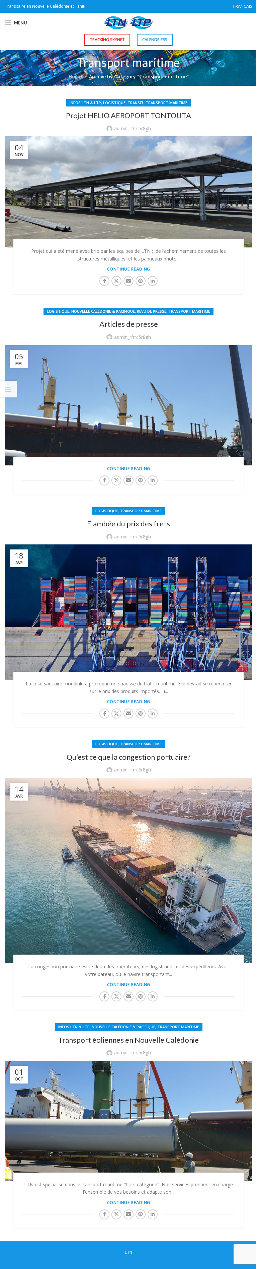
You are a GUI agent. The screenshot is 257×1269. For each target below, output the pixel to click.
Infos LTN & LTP (85, 102)
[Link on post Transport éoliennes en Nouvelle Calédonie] (128, 1121)
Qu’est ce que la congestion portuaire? (129, 756)
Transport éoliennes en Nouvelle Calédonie (128, 1039)
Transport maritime (166, 102)
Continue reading (128, 269)
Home (75, 76)
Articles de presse (128, 323)
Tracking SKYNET (107, 40)
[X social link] (116, 281)
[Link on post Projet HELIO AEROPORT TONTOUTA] (128, 191)
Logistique (114, 102)
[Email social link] (128, 281)
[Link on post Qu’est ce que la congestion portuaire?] (128, 870)
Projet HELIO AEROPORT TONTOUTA (128, 115)
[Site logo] (128, 22)
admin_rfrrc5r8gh (132, 128)
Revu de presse (151, 311)
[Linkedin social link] (153, 281)
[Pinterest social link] (141, 281)
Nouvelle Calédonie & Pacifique (103, 311)
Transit (135, 102)
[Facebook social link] (104, 281)
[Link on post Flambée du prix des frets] (128, 612)
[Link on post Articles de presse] (128, 405)
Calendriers (154, 40)
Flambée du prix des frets (128, 523)
